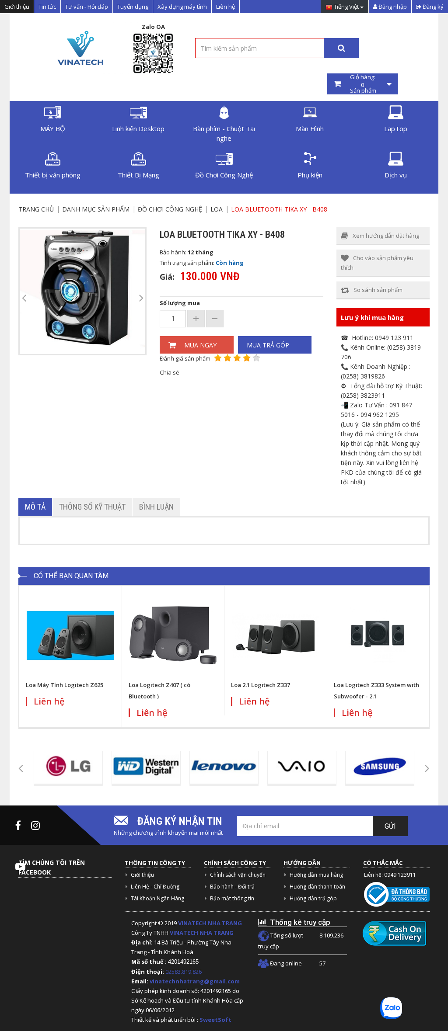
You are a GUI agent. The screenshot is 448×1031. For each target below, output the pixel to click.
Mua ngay (200, 345)
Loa (216, 209)
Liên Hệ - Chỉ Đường (155, 886)
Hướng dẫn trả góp (313, 898)
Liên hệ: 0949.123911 (390, 874)
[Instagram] (35, 825)
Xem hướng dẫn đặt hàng (386, 236)
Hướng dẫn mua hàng (316, 874)
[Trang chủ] (79, 48)
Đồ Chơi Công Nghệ (224, 174)
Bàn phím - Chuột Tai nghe (224, 133)
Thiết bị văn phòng (52, 174)
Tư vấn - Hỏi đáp (86, 6)
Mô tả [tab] (35, 506)
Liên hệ (225, 6)
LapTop (395, 128)
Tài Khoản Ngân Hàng (157, 898)
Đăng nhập (392, 6)
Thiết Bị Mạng (138, 174)
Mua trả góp (268, 345)
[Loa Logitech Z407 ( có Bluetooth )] (173, 635)
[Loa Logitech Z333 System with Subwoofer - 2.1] (378, 635)
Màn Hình (310, 128)
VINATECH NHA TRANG (210, 923)
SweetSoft (215, 1020)
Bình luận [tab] (156, 506)
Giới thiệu (16, 6)
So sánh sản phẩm (378, 290)
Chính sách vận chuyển (238, 874)
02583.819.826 (184, 971)
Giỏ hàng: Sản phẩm (362, 83)
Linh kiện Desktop (138, 128)
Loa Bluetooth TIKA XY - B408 (279, 209)
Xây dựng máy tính (182, 6)
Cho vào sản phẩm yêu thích (377, 262)
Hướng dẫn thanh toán (317, 886)
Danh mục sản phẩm (96, 209)
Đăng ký (432, 6)
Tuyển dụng (132, 6)
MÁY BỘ (52, 128)
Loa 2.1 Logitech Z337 (260, 685)
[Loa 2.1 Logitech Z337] (275, 635)
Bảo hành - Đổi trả (232, 886)
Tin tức (47, 6)
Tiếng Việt (346, 6)
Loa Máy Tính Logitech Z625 (64, 685)
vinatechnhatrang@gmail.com (195, 981)
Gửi (390, 826)
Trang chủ (36, 209)
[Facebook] (18, 825)
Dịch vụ (396, 174)
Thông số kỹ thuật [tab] (92, 506)
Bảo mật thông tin (232, 898)
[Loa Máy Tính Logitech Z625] (70, 635)
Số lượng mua (180, 303)
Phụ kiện (310, 174)
